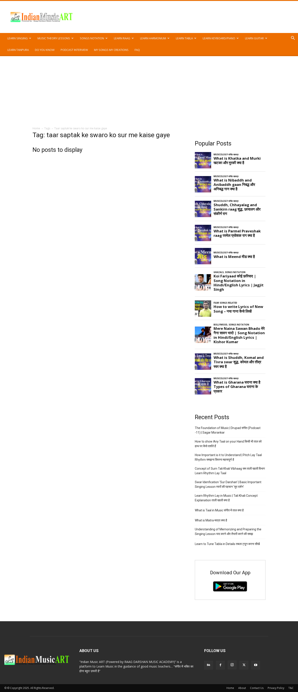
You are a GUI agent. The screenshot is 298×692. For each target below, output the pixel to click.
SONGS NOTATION (92, 38)
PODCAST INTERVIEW (74, 50)
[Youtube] (255, 665)
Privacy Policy (276, 688)
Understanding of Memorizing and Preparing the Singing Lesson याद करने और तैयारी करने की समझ (228, 532)
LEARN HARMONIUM (153, 38)
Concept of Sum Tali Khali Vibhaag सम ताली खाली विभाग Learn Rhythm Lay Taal (230, 471)
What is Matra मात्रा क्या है (211, 520)
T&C (291, 688)
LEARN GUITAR (254, 38)
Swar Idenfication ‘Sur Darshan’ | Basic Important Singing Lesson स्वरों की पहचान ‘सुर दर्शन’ (228, 484)
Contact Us (257, 688)
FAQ (137, 50)
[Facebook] (220, 665)
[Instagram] (232, 665)
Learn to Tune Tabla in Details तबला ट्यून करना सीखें (227, 544)
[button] (293, 38)
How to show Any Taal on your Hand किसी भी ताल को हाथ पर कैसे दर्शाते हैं (228, 444)
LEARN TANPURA (18, 50)
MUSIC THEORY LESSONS (54, 38)
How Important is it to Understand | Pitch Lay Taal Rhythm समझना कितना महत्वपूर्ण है (228, 457)
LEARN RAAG (122, 38)
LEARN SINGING (17, 38)
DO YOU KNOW (45, 50)
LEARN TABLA (184, 38)
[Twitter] (244, 665)
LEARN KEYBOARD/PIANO (219, 38)
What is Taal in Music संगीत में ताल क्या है (219, 510)
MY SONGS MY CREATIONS (111, 50)
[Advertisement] (149, 88)
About (242, 688)
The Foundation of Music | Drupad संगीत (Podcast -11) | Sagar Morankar (227, 430)
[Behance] (208, 665)
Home (36, 128)
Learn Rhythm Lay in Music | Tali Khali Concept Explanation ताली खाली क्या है (226, 498)
